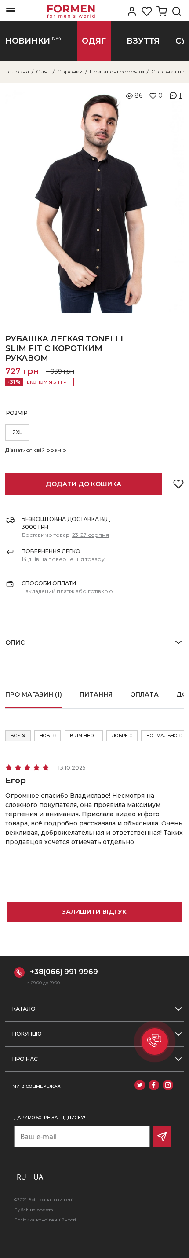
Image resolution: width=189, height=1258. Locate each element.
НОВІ (48, 735)
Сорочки (70, 71)
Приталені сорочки (117, 71)
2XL (17, 432)
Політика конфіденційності (45, 1220)
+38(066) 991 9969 (64, 972)
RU (21, 1177)
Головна (17, 71)
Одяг (43, 71)
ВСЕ (15, 735)
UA (38, 1177)
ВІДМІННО (84, 735)
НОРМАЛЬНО (164, 735)
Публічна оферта (33, 1210)
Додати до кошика (83, 484)
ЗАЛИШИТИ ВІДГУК (94, 912)
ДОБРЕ (122, 735)
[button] (155, 1041)
